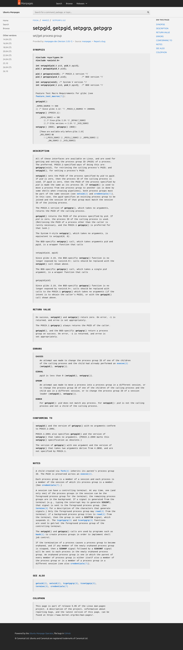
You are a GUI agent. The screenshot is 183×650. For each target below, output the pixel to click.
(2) (82, 194)
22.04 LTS (7, 55)
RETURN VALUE (163, 32)
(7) (49, 96)
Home (5, 20)
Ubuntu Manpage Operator (41, 633)
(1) (40, 534)
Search (59, 3)
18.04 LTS (7, 47)
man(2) (45, 20)
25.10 (5, 63)
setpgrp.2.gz (59, 20)
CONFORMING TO (164, 40)
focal (36, 20)
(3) (42, 508)
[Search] (148, 12)
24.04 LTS (7, 59)
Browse (69, 3)
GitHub (67, 633)
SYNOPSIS (160, 24)
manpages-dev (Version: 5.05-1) (58, 41)
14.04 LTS (7, 39)
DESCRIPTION (162, 28)
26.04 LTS (7, 67)
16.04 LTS (7, 43)
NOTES (159, 44)
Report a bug (99, 41)
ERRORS (159, 36)
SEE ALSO (160, 48)
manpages (86, 41)
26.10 (5, 71)
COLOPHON (161, 52)
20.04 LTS (7, 51)
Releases (80, 3)
